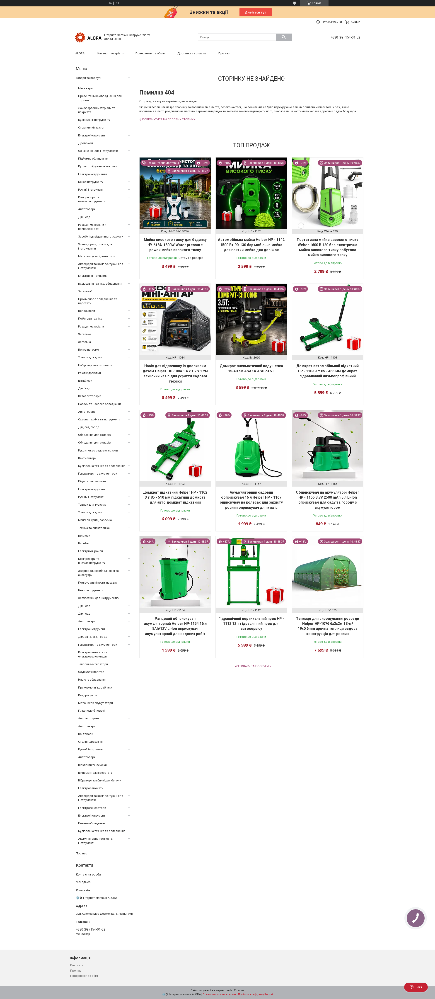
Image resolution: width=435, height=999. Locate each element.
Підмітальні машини (92, 481)
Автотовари (87, 411)
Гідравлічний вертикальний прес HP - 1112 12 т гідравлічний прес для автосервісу (251, 623)
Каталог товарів (109, 53)
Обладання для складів (94, 434)
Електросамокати (90, 788)
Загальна (84, 342)
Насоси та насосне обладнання (99, 404)
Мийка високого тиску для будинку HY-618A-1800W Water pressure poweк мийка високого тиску (175, 245)
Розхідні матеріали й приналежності (92, 226)
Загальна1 (85, 291)
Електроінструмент (91, 135)
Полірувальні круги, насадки (98, 582)
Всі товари (85, 734)
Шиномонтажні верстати (95, 772)
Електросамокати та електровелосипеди (92, 654)
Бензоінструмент (90, 349)
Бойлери (84, 535)
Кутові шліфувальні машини (97, 166)
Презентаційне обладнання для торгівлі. (100, 98)
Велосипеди (86, 311)
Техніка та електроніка (94, 528)
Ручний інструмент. (91, 189)
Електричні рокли (90, 551)
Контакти (76, 965)
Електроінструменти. (93, 174)
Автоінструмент (89, 718)
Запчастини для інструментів (98, 598)
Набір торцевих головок (95, 365)
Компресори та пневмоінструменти (92, 561)
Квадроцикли (87, 695)
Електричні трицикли (92, 275)
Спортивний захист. (91, 127)
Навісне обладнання (92, 679)
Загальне (84, 334)
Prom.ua (239, 990)
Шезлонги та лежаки (92, 765)
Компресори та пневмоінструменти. (92, 199)
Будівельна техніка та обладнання (101, 466)
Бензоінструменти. (91, 182)
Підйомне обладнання (93, 158)
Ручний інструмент (91, 497)
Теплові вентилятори (93, 664)
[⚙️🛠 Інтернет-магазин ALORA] (88, 37)
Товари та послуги (88, 78)
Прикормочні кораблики (95, 687)
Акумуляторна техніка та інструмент (95, 840)
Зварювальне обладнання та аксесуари (98, 573)
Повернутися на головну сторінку (168, 119)
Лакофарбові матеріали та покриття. (96, 110)
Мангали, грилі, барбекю (95, 520)
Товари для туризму (92, 504)
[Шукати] (284, 37)
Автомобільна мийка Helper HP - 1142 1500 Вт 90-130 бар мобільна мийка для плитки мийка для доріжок (251, 245)
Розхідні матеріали (91, 326)
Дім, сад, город (88, 427)
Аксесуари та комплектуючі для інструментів (100, 266)
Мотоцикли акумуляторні (96, 703)
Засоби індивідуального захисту (100, 236)
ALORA (80, 53)
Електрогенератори (92, 808)
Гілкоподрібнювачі (91, 710)
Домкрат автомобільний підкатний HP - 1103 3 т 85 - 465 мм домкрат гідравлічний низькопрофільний (327, 371)
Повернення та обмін (150, 53)
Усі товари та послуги (251, 666)
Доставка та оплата (191, 53)
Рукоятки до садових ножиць (98, 450)
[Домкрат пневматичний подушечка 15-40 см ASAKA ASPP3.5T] (251, 319)
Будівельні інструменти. (94, 119)
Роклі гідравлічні (90, 373)
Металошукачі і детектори (96, 256)
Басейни (83, 543)
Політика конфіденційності (255, 994)
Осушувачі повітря (91, 672)
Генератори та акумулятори (97, 473)
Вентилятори (87, 458)
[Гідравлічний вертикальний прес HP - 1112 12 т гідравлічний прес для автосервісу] (251, 571)
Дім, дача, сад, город (92, 636)
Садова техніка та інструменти (99, 419)
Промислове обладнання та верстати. (97, 301)
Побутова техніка (90, 318)
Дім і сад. (84, 217)
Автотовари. (87, 209)
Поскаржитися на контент (219, 994)
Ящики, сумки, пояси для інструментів (95, 246)
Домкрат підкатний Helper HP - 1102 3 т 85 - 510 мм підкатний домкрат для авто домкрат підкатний (175, 497)
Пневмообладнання (92, 823)
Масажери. (85, 88)
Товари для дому (90, 357)
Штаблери (85, 380)
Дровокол (85, 143)
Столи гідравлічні (90, 741)
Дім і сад (84, 606)
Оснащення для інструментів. (98, 151)
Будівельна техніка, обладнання (100, 283)
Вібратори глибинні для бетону (99, 780)
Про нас (224, 53)
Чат (419, 987)
